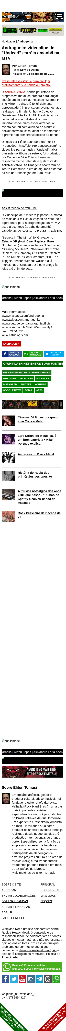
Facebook (43, 378)
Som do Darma (29, 69)
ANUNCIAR (9, 890)
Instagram (10, 384)
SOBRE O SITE (11, 884)
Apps (39, 390)
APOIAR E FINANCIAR (16, 906)
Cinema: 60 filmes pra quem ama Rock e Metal (38, 419)
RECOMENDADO (51, 890)
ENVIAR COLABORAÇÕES (19, 895)
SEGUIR (7, 912)
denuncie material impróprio (38, 950)
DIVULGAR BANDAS (15, 901)
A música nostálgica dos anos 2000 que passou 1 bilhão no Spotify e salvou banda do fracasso (39, 497)
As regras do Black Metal (36, 454)
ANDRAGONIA (15, 92)
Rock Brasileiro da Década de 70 (39, 515)
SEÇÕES (46, 901)
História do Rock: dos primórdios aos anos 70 (35, 474)
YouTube (40, 384)
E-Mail (29, 390)
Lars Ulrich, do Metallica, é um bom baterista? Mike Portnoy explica (37, 439)
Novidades (9, 41)
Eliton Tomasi (28, 66)
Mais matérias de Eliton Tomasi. (33, 872)
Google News (12, 390)
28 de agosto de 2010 (40, 73)
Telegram (26, 378)
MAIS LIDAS (48, 895)
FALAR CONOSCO (13, 918)
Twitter (26, 384)
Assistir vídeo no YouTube (19, 208)
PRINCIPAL (47, 884)
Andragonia (25, 41)
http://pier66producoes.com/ (38, 145)
